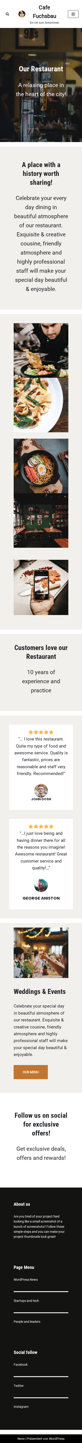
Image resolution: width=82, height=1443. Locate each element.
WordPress (56, 1438)
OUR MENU (31, 1072)
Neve (21, 1438)
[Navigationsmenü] (73, 14)
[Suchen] (7, 14)
